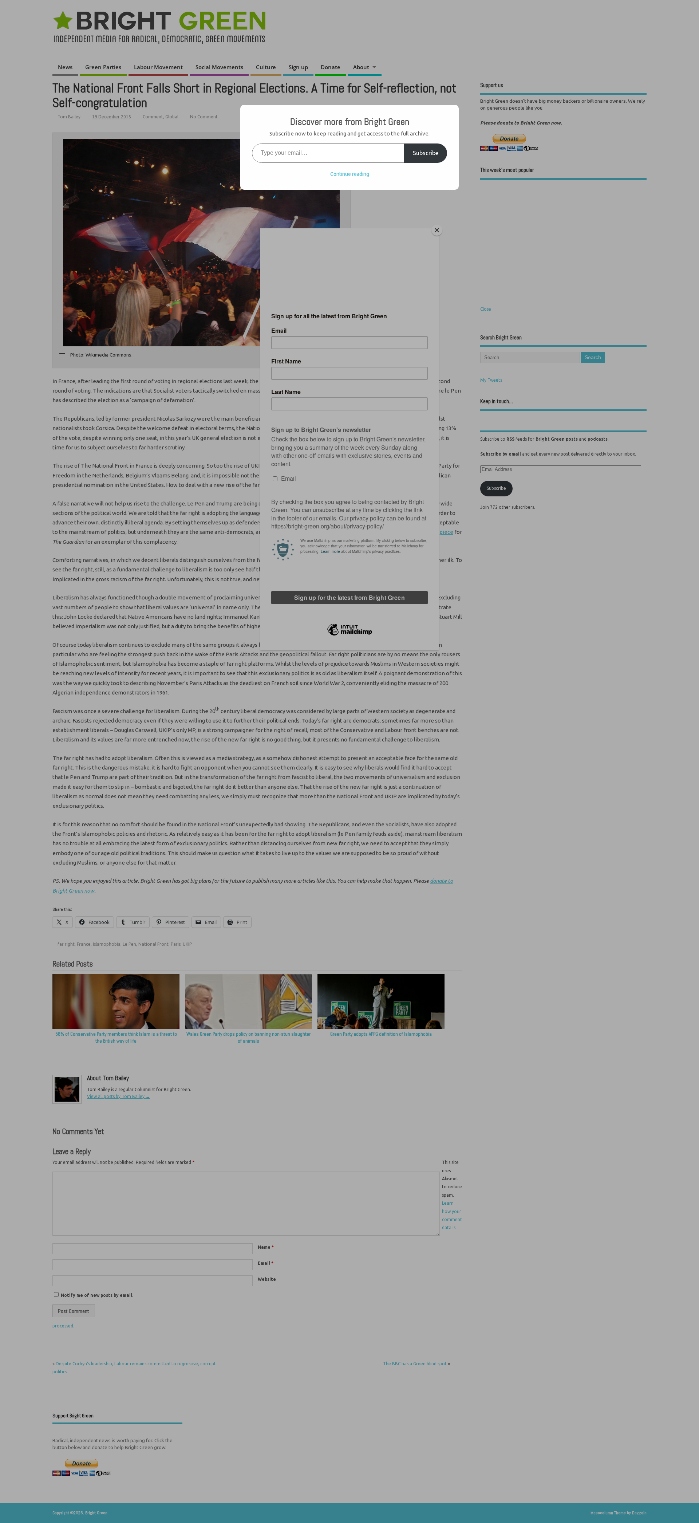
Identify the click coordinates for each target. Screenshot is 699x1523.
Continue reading (349, 174)
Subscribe (425, 153)
